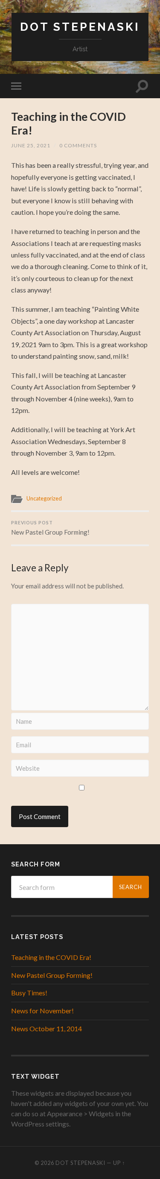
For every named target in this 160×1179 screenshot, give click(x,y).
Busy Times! (29, 993)
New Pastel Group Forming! (50, 528)
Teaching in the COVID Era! (68, 123)
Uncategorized (44, 498)
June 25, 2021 (30, 145)
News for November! (42, 1010)
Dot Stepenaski (80, 26)
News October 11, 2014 (46, 1028)
